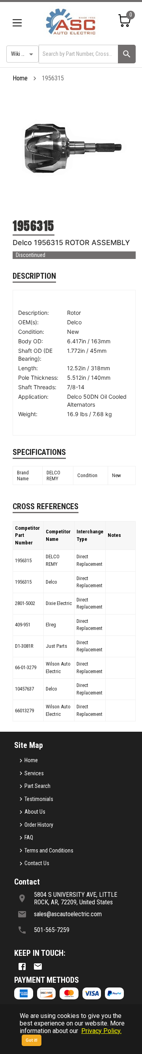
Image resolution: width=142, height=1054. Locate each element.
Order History (38, 825)
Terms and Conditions (48, 850)
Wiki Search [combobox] (24, 54)
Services (34, 773)
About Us (34, 812)
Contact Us (36, 863)
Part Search (37, 786)
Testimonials (38, 799)
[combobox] (78, 54)
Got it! (31, 1040)
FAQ (28, 837)
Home (20, 78)
